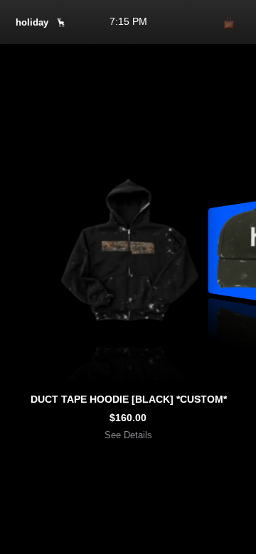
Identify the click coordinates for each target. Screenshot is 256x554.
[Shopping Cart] (229, 22)
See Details (128, 435)
